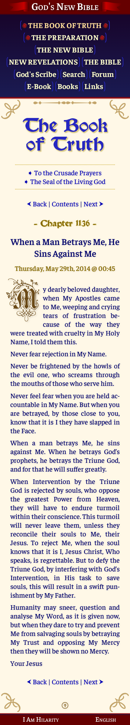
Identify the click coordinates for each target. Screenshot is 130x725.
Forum (103, 73)
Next (93, 203)
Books (67, 86)
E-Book (39, 86)
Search (74, 73)
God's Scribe (36, 73)
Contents (65, 203)
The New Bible (65, 49)
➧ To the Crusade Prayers (65, 172)
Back (37, 203)
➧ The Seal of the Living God (65, 181)
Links (93, 86)
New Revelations (43, 61)
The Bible (102, 61)
